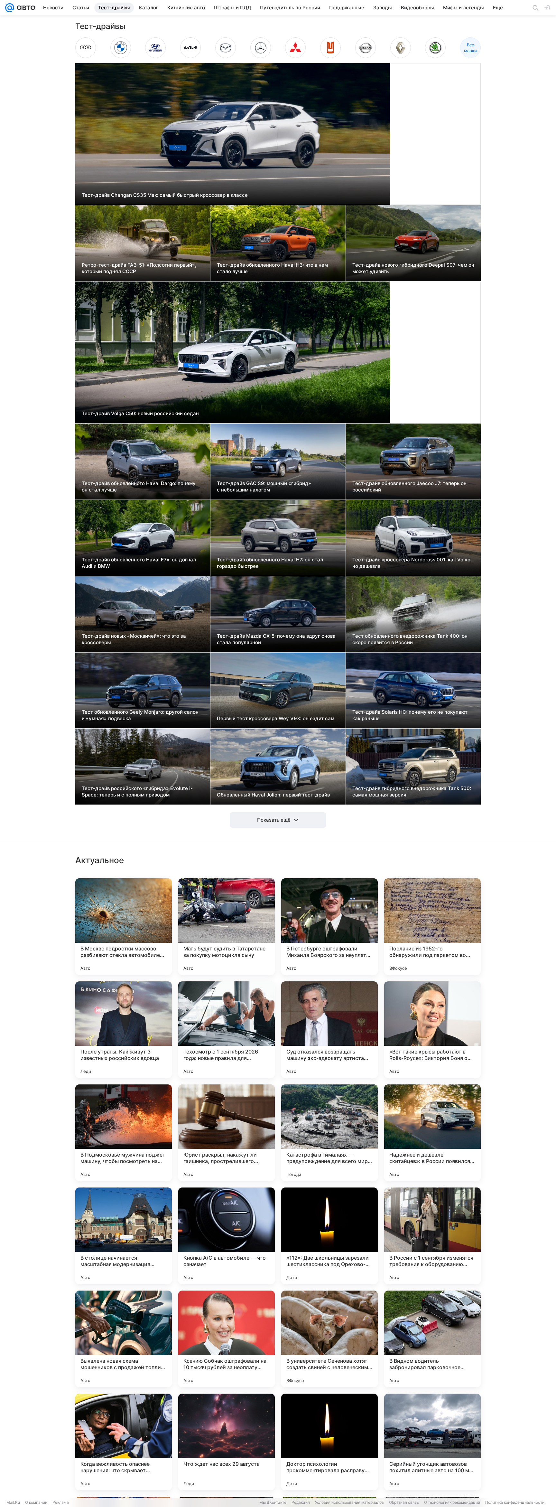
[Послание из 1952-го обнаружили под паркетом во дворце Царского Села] (432, 926)
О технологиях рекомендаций (452, 1502)
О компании (36, 1502)
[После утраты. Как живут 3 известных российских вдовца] (123, 1029)
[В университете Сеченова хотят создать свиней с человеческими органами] (329, 1339)
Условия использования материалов (349, 1502)
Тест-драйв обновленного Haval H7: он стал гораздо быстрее (270, 563)
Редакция (301, 1502)
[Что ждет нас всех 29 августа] (226, 1442)
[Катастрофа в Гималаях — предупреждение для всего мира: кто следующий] (329, 1132)
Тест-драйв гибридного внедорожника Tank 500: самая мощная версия (411, 791)
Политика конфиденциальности (514, 1502)
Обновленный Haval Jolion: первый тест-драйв (273, 795)
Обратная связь (404, 1502)
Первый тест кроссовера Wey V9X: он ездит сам (275, 718)
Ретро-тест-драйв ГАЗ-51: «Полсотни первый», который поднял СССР (139, 268)
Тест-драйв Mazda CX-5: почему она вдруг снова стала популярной (276, 639)
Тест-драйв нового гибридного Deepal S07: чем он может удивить (413, 268)
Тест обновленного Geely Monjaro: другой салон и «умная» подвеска (140, 715)
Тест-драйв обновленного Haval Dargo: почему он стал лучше (139, 486)
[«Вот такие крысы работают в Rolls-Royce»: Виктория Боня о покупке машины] (432, 1029)
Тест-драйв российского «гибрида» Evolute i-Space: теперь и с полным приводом (137, 791)
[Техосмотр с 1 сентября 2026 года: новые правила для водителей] (226, 1029)
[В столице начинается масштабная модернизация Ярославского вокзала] (123, 1235)
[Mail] (9, 7)
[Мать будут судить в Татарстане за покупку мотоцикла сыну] (226, 926)
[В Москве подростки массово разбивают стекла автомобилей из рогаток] (123, 926)
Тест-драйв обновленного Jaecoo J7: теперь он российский (409, 486)
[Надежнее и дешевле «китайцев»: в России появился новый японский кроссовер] (432, 1132)
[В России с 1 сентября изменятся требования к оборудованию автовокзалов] (432, 1235)
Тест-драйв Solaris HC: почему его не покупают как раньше (410, 715)
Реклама (60, 1502)
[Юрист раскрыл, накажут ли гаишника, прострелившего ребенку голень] (226, 1132)
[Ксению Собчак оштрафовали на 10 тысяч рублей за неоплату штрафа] (226, 1339)
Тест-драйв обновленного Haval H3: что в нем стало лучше (272, 268)
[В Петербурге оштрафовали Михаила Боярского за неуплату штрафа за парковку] (329, 926)
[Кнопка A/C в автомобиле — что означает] (226, 1235)
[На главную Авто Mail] (24, 7)
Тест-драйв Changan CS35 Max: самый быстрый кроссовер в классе (165, 195)
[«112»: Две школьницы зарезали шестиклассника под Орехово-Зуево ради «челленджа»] (329, 1235)
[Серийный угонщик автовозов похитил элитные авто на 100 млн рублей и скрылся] (432, 1442)
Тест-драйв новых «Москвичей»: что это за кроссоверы (134, 639)
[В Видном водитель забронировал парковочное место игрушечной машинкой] (432, 1339)
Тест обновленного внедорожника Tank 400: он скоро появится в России (410, 639)
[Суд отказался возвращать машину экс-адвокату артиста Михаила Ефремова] (329, 1029)
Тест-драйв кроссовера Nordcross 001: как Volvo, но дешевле (412, 563)
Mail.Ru (13, 1502)
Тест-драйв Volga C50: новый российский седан (140, 413)
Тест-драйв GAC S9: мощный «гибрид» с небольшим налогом (264, 486)
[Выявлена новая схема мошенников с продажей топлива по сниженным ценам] (123, 1339)
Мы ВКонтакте (272, 1502)
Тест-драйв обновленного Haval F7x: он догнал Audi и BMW (139, 563)
